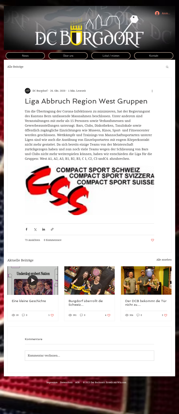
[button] (167, 66)
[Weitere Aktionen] (152, 91)
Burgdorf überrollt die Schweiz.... (86, 302)
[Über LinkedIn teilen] (43, 229)
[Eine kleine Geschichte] (33, 280)
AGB (77, 382)
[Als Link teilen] (52, 229)
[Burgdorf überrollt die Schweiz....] (89, 280)
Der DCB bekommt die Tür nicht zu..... (146, 302)
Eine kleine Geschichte (29, 301)
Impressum (52, 382)
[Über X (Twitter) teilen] (35, 229)
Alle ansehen (164, 259)
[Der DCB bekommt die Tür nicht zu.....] (146, 280)
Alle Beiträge (15, 66)
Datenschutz (66, 382)
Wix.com (121, 382)
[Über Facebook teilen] (26, 229)
